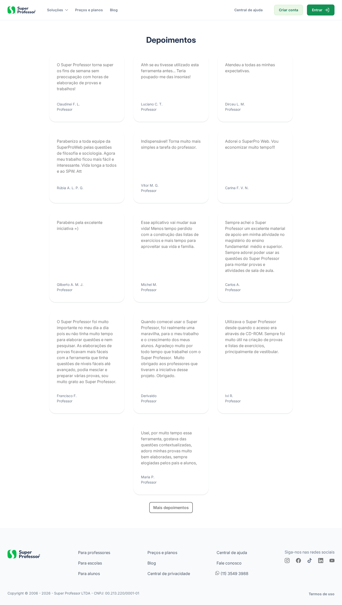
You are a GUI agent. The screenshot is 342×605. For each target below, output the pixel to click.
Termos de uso (321, 594)
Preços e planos (89, 10)
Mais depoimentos (171, 507)
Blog (114, 10)
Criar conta (288, 10)
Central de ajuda (248, 10)
